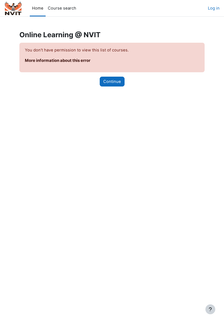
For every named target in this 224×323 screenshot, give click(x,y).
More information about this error (57, 60)
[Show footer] (210, 309)
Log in (214, 8)
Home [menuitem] (37, 8)
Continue (112, 81)
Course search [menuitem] (62, 8)
